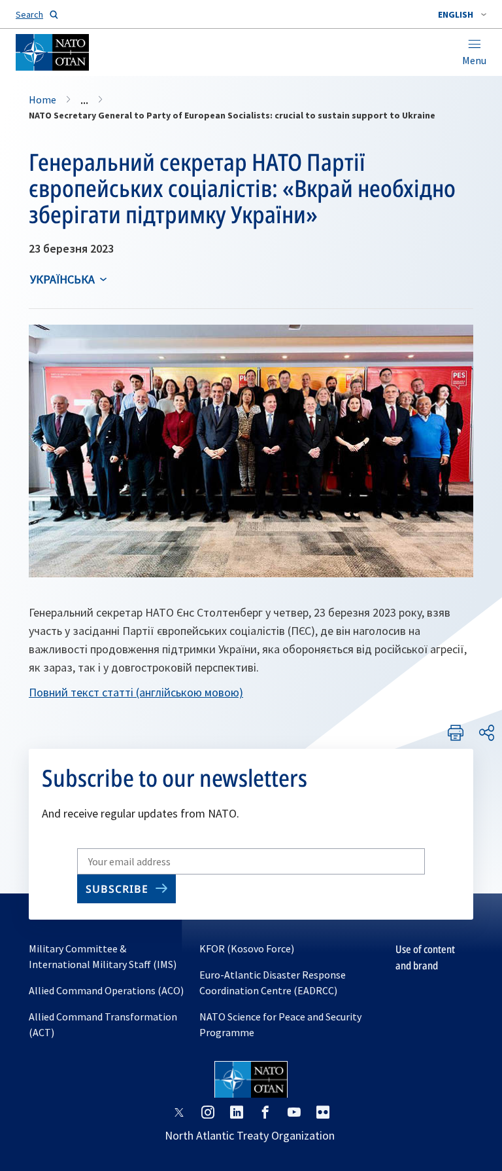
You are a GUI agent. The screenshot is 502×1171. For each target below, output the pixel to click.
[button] (462, 14)
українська (62, 279)
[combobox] (462, 14)
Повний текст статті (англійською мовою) (136, 692)
